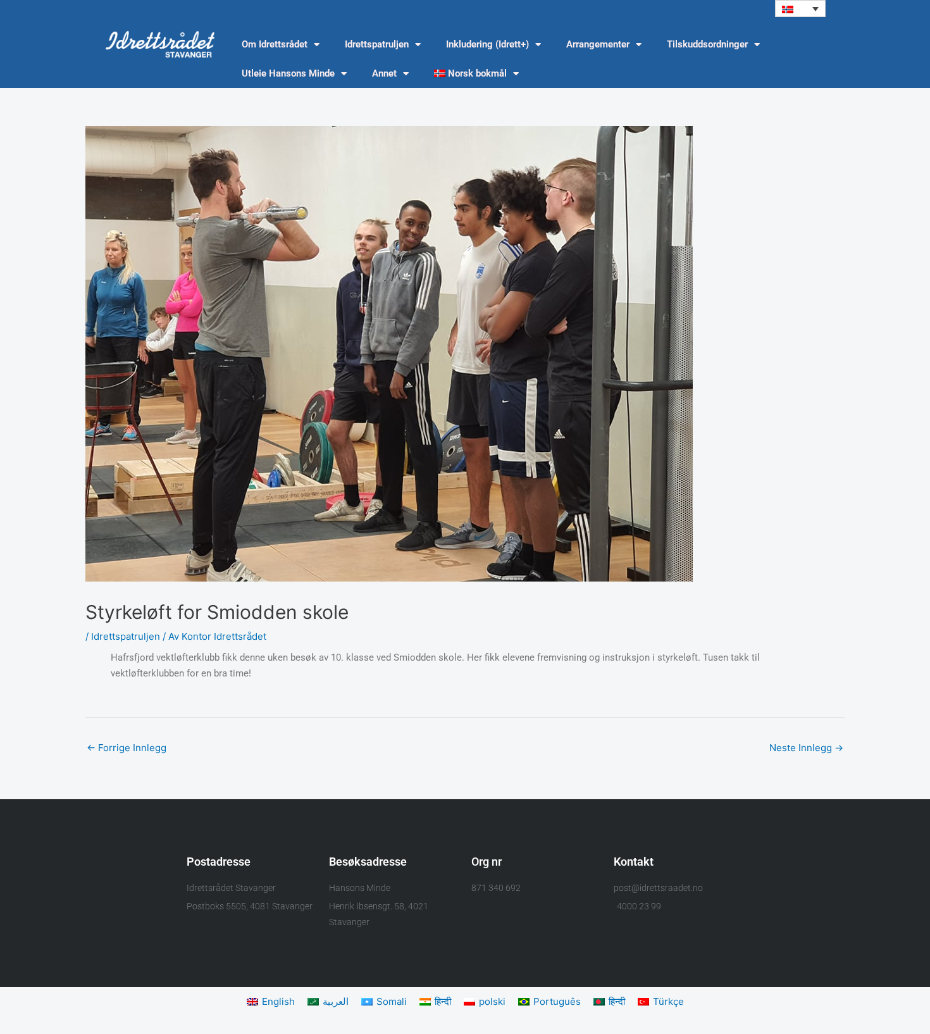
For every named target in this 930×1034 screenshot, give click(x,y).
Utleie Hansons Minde (288, 73)
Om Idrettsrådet (274, 44)
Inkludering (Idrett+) (487, 44)
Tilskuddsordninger (707, 44)
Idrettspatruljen (377, 44)
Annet (384, 73)
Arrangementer (597, 44)
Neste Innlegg (806, 748)
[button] (800, 8)
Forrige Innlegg (126, 748)
